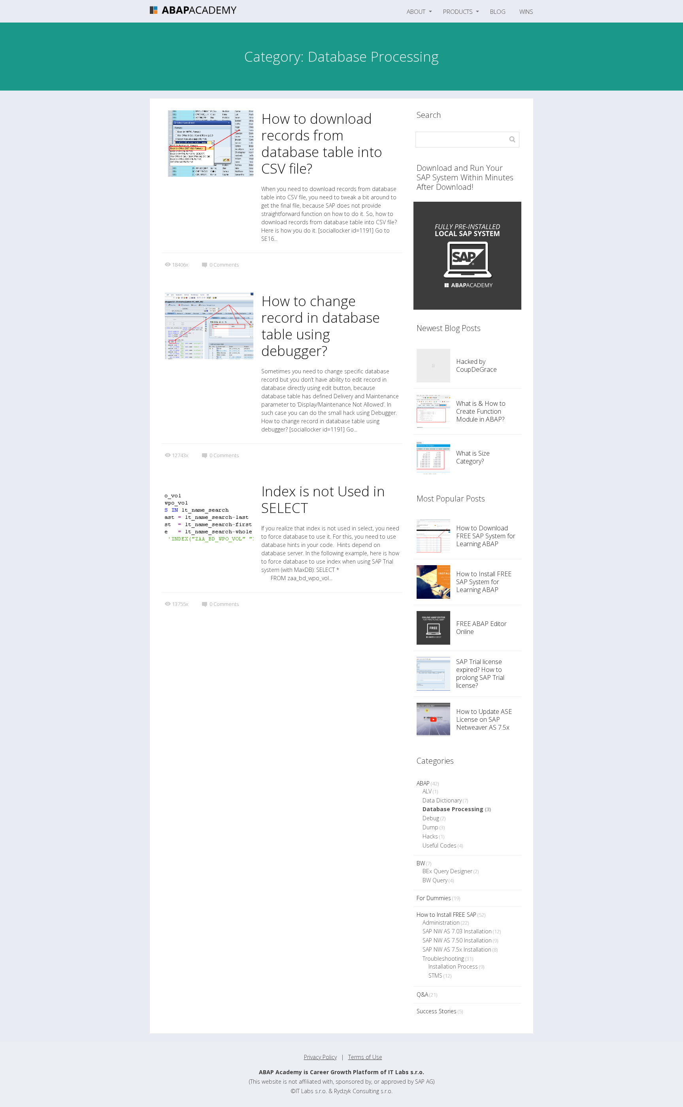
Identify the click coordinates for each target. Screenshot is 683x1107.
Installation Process (453, 966)
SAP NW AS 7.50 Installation (457, 940)
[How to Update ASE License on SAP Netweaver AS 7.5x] (433, 719)
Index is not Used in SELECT (323, 499)
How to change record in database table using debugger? (320, 325)
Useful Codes (440, 845)
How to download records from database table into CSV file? (321, 143)
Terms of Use (365, 1057)
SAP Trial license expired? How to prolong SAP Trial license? (480, 673)
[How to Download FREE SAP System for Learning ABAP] (433, 536)
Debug (431, 818)
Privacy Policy (320, 1057)
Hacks (430, 836)
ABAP (423, 783)
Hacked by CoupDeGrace (476, 365)
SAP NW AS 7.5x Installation (457, 949)
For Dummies (434, 898)
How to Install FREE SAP (446, 914)
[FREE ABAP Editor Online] (433, 628)
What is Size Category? (473, 457)
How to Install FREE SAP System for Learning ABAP (483, 582)
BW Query (435, 880)
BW (421, 863)
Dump (430, 827)
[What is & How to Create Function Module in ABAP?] (433, 411)
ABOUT (416, 11)
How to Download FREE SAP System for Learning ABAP (485, 536)
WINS (526, 11)
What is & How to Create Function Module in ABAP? (481, 411)
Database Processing (453, 809)
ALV (427, 791)
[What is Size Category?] (433, 457)
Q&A (422, 994)
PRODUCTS (458, 11)
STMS (435, 975)
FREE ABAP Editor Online (481, 627)
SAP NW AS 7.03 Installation (457, 931)
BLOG (498, 11)
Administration (441, 922)
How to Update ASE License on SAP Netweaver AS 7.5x (484, 719)
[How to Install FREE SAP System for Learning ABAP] (433, 582)
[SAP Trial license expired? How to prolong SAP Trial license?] (433, 674)
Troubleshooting (443, 958)
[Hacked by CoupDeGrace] (433, 365)
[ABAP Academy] (193, 11)
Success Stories (437, 1011)
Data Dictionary (442, 800)
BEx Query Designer (447, 871)
